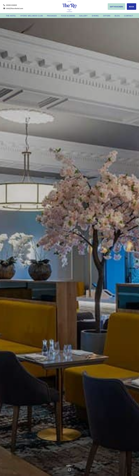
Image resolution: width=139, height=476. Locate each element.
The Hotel (11, 15)
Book (131, 6)
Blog (117, 15)
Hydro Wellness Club (31, 15)
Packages (52, 15)
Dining (95, 15)
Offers (106, 15)
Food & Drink (68, 15)
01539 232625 (11, 5)
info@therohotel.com (14, 8)
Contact (128, 15)
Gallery (83, 15)
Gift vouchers (116, 6)
